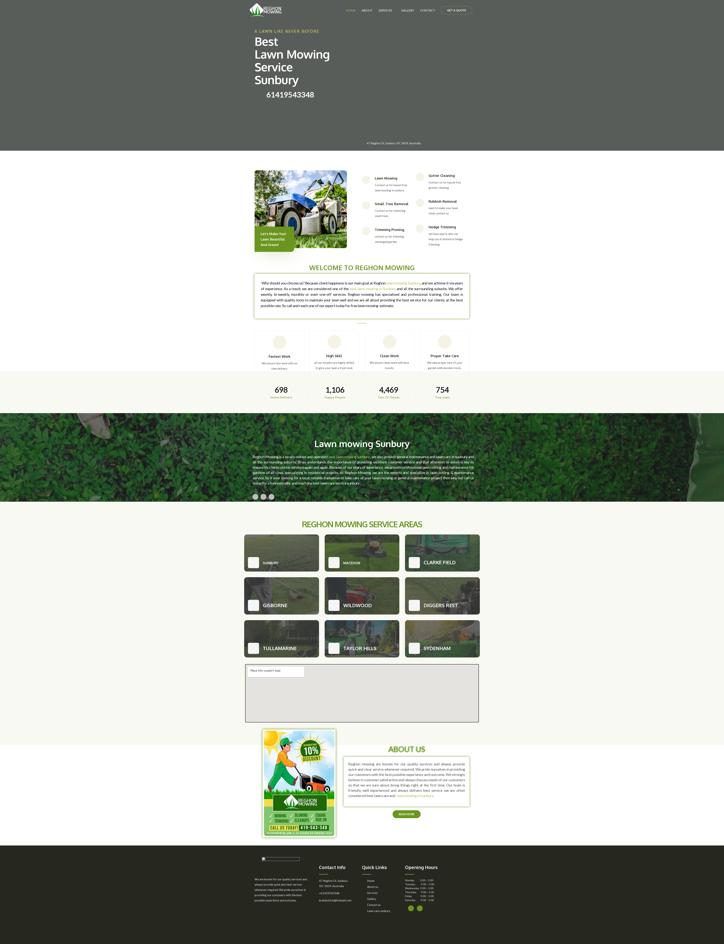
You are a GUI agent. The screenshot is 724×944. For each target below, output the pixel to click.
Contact (427, 10)
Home (351, 10)
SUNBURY (271, 563)
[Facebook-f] (411, 908)
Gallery (407, 10)
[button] (407, 814)
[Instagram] (272, 143)
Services (385, 10)
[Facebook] (262, 143)
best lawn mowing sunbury (349, 456)
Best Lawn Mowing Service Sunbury (292, 60)
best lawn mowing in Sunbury (373, 288)
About (367, 10)
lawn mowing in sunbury (414, 795)
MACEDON (351, 563)
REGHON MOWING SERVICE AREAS (362, 524)
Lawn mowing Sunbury (362, 443)
